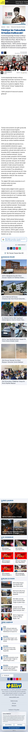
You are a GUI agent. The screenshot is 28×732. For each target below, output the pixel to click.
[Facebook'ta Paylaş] (2, 53)
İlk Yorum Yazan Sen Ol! (15, 253)
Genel (8, 27)
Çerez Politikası (8, 724)
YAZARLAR (6, 675)
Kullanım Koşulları (14, 709)
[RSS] (20, 679)
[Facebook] (8, 679)
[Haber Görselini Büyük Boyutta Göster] (14, 63)
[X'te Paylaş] (5, 53)
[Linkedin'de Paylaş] (14, 248)
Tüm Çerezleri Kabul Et (14, 727)
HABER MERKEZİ (8, 72)
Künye (14, 703)
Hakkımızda (14, 701)
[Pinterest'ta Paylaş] (17, 248)
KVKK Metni (19, 724)
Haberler (3, 27)
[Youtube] (17, 679)
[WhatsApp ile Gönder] (20, 248)
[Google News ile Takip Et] (23, 73)
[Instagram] (14, 679)
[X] (11, 679)
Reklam (14, 705)
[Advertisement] (14, 441)
